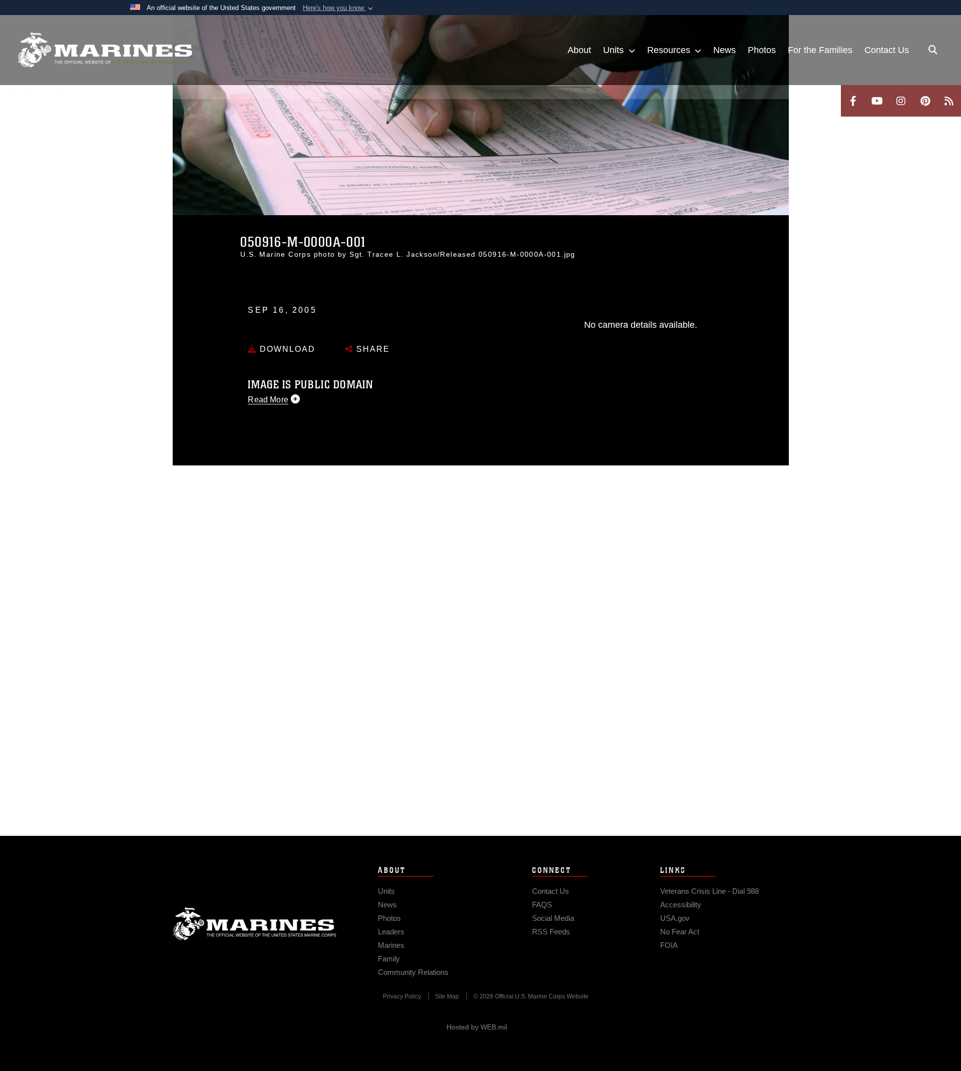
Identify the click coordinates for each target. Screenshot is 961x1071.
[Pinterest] (925, 101)
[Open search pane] (932, 50)
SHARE (371, 349)
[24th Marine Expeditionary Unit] (105, 50)
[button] (339, 8)
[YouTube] (877, 101)
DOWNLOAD (286, 349)
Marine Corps (255, 924)
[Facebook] (853, 101)
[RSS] (949, 101)
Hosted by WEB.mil (476, 1027)
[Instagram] (901, 101)
